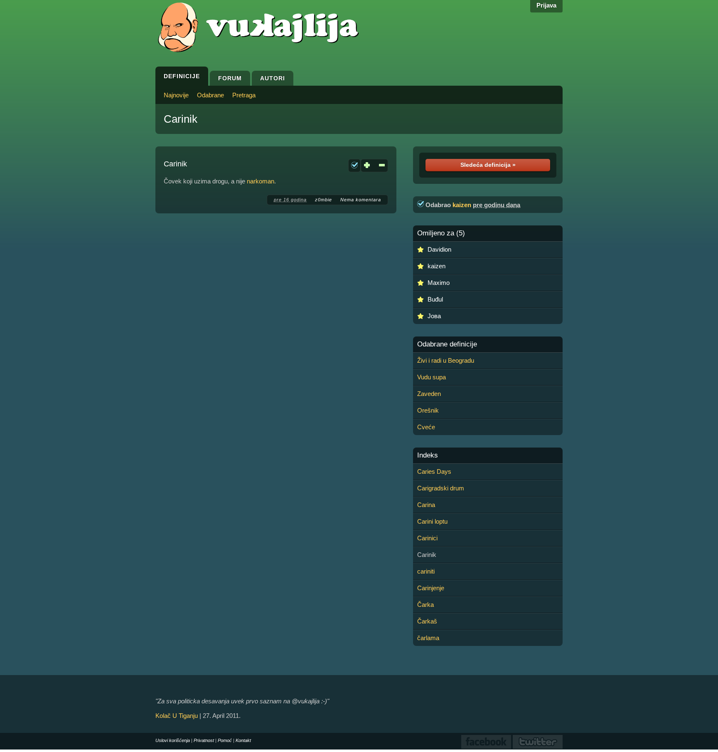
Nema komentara (360, 199)
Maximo (439, 282)
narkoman (260, 181)
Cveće (426, 426)
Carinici (427, 538)
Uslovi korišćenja (172, 740)
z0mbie (323, 199)
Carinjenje (430, 587)
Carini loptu (432, 521)
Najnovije (176, 95)
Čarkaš (427, 621)
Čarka (425, 604)
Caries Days (434, 471)
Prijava (546, 5)
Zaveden (429, 393)
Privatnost (204, 740)
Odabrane (210, 95)
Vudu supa (431, 377)
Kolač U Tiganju (176, 715)
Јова (434, 315)
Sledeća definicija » (488, 164)
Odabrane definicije (447, 344)
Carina (426, 504)
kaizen (461, 204)
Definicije (182, 76)
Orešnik (428, 410)
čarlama (428, 637)
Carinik (180, 119)
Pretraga (244, 95)
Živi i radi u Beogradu (445, 360)
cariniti (426, 571)
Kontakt (243, 740)
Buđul (435, 299)
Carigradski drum (440, 488)
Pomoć (225, 740)
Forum (230, 78)
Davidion (439, 249)
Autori (272, 78)
